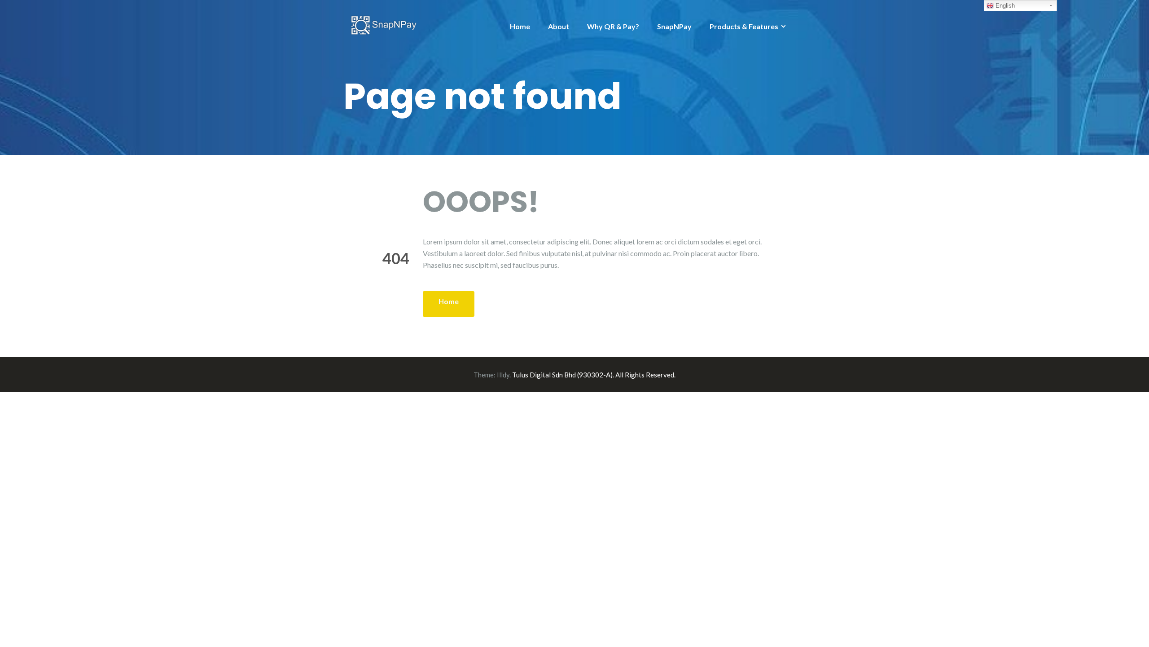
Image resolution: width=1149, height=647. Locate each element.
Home (520, 26)
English (1004, 5)
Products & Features (744, 26)
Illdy (503, 375)
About (558, 26)
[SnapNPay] (383, 24)
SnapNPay (674, 26)
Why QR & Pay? (613, 26)
